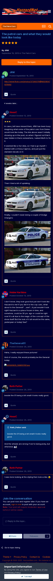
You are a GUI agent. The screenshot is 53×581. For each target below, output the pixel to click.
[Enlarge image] (7, 121)
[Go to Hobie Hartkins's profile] (5, 294)
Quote (13, 94)
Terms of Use (41, 570)
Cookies (46, 557)
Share (13, 536)
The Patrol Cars (29, 53)
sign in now (16, 504)
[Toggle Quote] (8, 427)
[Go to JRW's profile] (5, 74)
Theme (6, 557)
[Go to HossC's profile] (5, 114)
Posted (21, 76)
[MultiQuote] (6, 94)
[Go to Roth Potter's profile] (5, 388)
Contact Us (35, 557)
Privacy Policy (20, 557)
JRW (7, 50)
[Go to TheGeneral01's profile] (5, 345)
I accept (27, 576)
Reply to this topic (26, 62)
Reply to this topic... (16, 521)
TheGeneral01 (17, 343)
